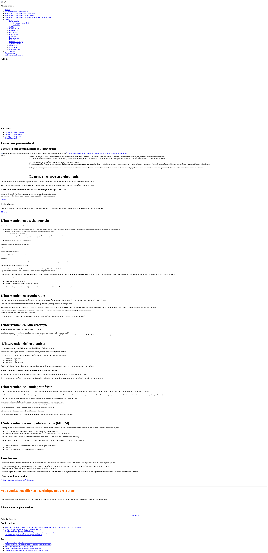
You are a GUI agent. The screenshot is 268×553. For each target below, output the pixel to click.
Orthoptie (12, 40)
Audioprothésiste (14, 49)
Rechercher (4, 519)
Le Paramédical (14, 21)
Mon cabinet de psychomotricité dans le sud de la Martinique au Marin (28, 17)
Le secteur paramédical (21, 23)
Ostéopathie (13, 47)
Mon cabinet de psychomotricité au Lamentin (20, 15)
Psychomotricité (14, 28)
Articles (7, 19)
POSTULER (134, 515)
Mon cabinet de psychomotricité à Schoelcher (20, 13)
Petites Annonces (10, 51)
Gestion (11, 27)
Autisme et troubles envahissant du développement (17, 480)
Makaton (4, 212)
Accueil (7, 10)
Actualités (16, 25)
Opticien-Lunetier (15, 44)
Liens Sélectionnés (11, 138)
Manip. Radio (13, 45)
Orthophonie (13, 36)
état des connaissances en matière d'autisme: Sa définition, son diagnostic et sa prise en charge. (97, 153)
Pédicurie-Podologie (16, 42)
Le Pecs (3, 199)
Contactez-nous (10, 53)
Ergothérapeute (14, 38)
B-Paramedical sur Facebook (14, 132)
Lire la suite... (5, 503)
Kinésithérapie (14, 34)
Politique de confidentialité (14, 55)
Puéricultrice (13, 30)
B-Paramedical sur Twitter (13, 136)
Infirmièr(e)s (13, 32)
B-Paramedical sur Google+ (14, 134)
